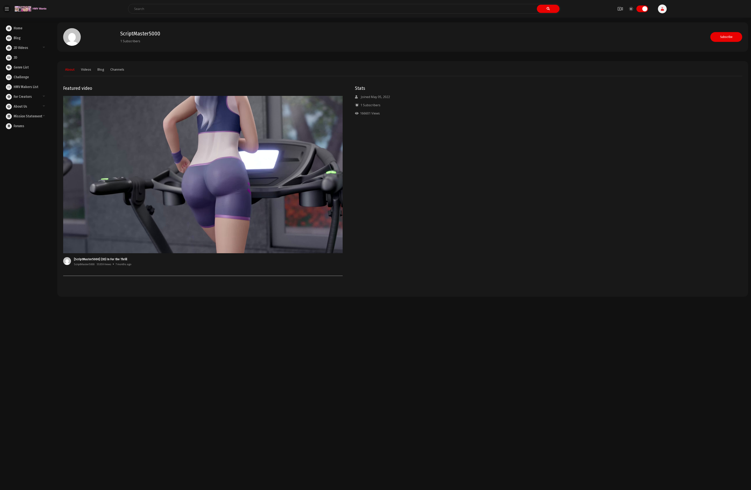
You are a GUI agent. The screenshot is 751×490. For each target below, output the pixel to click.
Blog (100, 69)
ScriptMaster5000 (84, 264)
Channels (117, 69)
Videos (86, 69)
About (70, 69)
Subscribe (726, 37)
